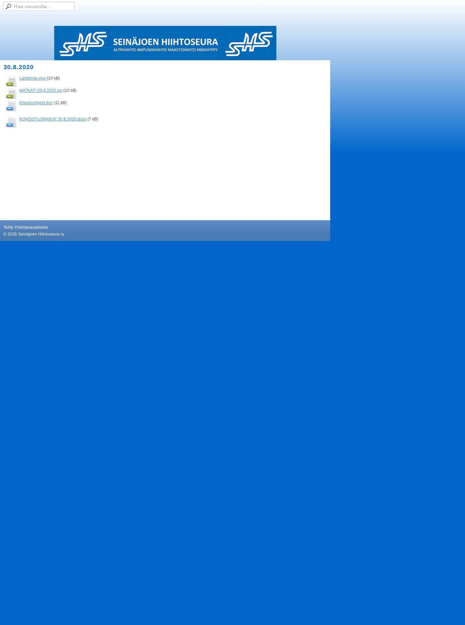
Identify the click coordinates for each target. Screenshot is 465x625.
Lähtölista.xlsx (32, 78)
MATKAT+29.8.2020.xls (40, 90)
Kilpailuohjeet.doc (36, 102)
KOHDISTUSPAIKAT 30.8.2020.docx (52, 119)
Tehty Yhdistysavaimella (25, 227)
